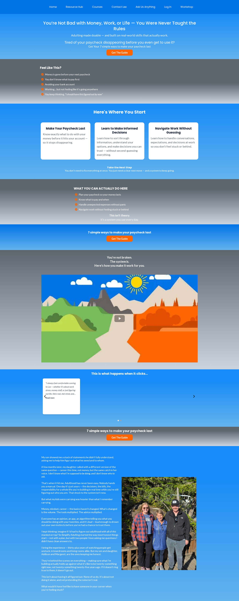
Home (53, 7)
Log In (167, 7)
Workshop (186, 7)
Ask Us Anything (145, 7)
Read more (50, 398)
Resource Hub (74, 7)
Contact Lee (119, 7)
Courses (97, 7)
